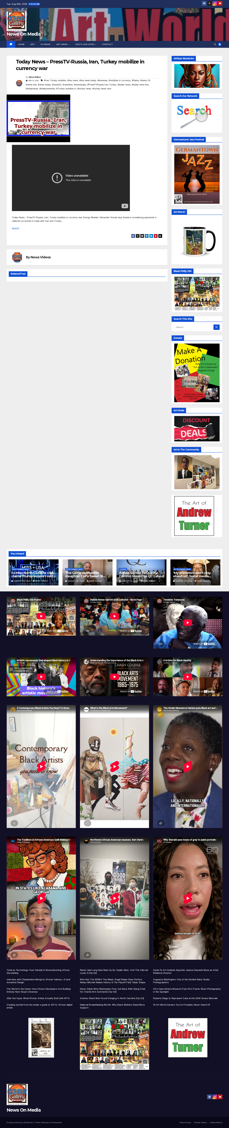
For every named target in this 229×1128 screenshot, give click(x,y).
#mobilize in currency (120, 80)
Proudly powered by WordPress (20, 1122)
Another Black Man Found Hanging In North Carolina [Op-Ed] (112, 998)
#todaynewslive (47, 88)
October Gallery (200, 1122)
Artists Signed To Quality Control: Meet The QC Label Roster (140, 576)
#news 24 (145, 80)
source (15, 228)
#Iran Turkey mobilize (55, 80)
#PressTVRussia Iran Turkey (101, 84)
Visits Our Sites (85, 44)
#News (135, 80)
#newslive (67, 84)
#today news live (140, 84)
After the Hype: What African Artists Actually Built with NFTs (38, 998)
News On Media (24, 34)
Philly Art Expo (185, 1122)
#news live (31, 84)
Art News (62, 44)
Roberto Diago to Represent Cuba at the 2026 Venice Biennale (185, 998)
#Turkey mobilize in (66, 88)
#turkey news (84, 88)
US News (45, 44)
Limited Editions (216, 1122)
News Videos (35, 77)
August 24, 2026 (184, 581)
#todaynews (32, 88)
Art (32, 44)
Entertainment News (20, 569)
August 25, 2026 (22, 581)
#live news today (87, 80)
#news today (44, 84)
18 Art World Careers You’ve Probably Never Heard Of (181, 1004)
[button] (215, 44)
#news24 (56, 84)
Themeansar (56, 1122)
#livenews (102, 80)
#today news (124, 84)
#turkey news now (101, 88)
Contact (107, 44)
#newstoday (80, 84)
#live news (72, 80)
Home (21, 44)
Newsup (44, 1122)
